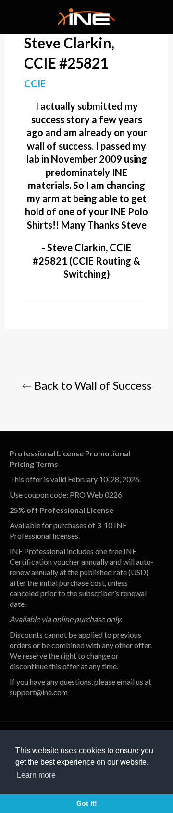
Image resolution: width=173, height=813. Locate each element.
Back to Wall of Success (91, 385)
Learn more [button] (36, 775)
